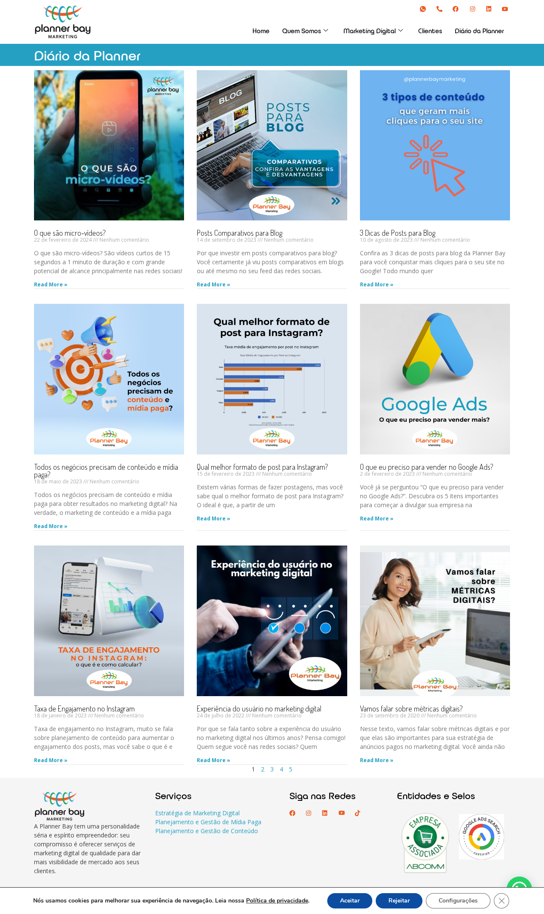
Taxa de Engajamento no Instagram (84, 708)
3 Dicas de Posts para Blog (397, 232)
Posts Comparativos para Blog (239, 232)
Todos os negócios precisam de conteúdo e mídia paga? (106, 470)
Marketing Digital (369, 30)
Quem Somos (301, 30)
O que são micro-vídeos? (70, 232)
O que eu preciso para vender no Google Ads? (426, 466)
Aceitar (350, 901)
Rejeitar (399, 901)
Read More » (51, 284)
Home (260, 30)
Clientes (430, 30)
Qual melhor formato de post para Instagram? (262, 466)
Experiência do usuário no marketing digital (259, 708)
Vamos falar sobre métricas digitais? (411, 708)
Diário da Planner (479, 30)
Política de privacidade (277, 901)
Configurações (458, 901)
